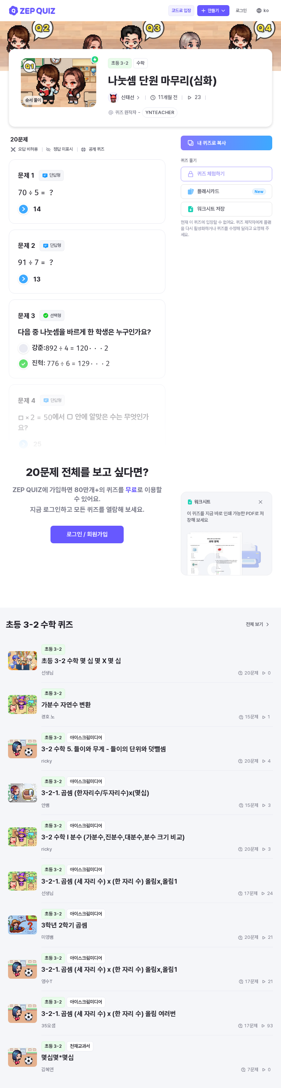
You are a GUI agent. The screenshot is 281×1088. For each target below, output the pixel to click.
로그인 (241, 10)
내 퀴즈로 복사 (211, 143)
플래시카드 (230, 191)
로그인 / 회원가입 (87, 534)
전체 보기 (254, 624)
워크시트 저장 (211, 209)
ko (266, 10)
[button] (226, 533)
